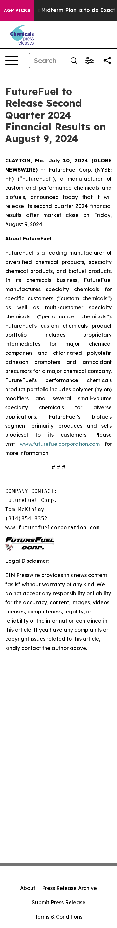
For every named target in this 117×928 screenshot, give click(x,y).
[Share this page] (107, 60)
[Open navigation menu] (11, 60)
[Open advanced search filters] (89, 60)
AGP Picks (17, 10)
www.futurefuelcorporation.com (60, 444)
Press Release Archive (69, 888)
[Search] (74, 60)
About (27, 888)
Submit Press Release (58, 902)
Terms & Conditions (58, 916)
